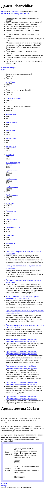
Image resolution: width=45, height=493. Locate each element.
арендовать (15, 11)
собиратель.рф (11, 219)
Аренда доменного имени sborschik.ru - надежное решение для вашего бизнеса (21, 353)
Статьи (4, 483)
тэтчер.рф (10, 235)
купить (4, 11)
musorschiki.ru (11, 122)
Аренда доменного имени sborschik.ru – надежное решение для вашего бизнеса (21, 340)
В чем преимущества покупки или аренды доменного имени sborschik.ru (22, 298)
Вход (3, 70)
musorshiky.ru (11, 147)
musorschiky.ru (11, 130)
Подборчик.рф (11, 179)
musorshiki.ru (11, 139)
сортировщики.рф (13, 227)
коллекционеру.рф (13, 163)
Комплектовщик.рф (13, 98)
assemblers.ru (11, 114)
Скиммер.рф (11, 211)
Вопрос (13, 67)
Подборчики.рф (12, 187)
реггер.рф (10, 203)
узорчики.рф (11, 243)
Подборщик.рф (12, 195)
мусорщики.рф (12, 171)
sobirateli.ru (10, 155)
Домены (6, 67)
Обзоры (4, 486)
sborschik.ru (10, 82)
